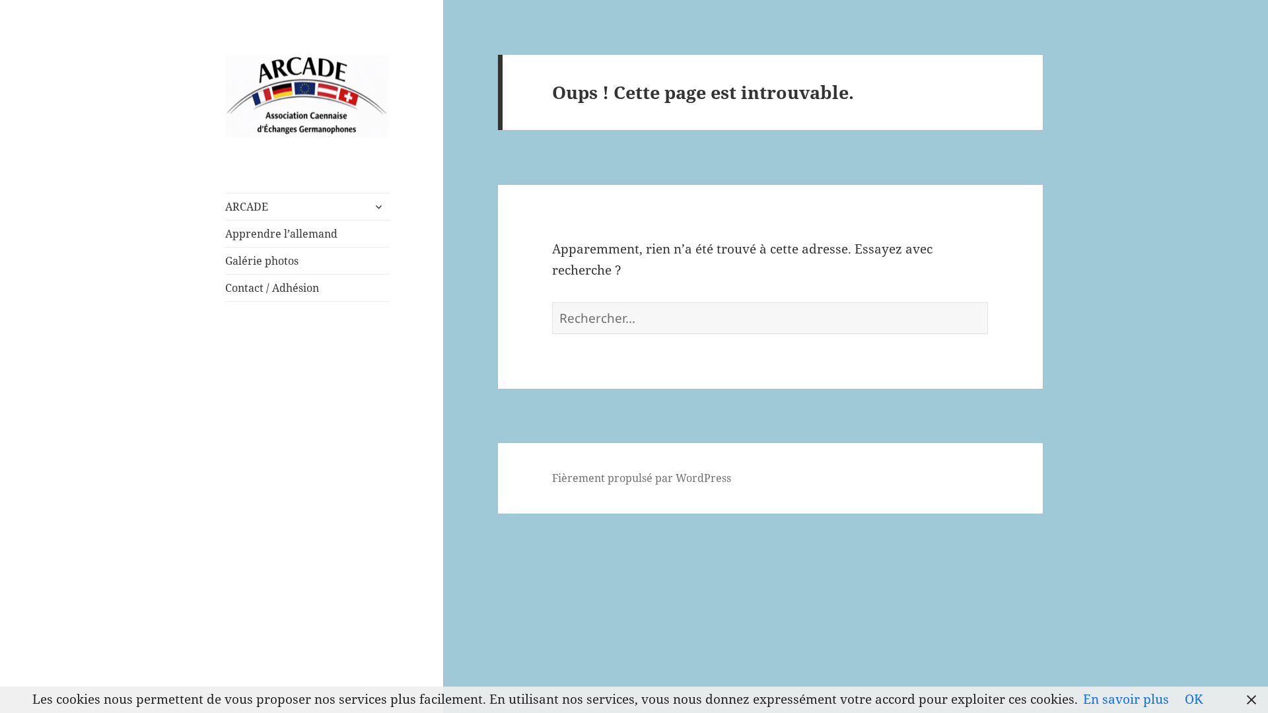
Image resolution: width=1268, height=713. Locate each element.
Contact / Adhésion (272, 288)
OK (1194, 699)
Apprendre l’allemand (281, 233)
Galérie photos (262, 261)
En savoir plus (1126, 699)
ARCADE (246, 206)
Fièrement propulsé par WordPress (641, 478)
